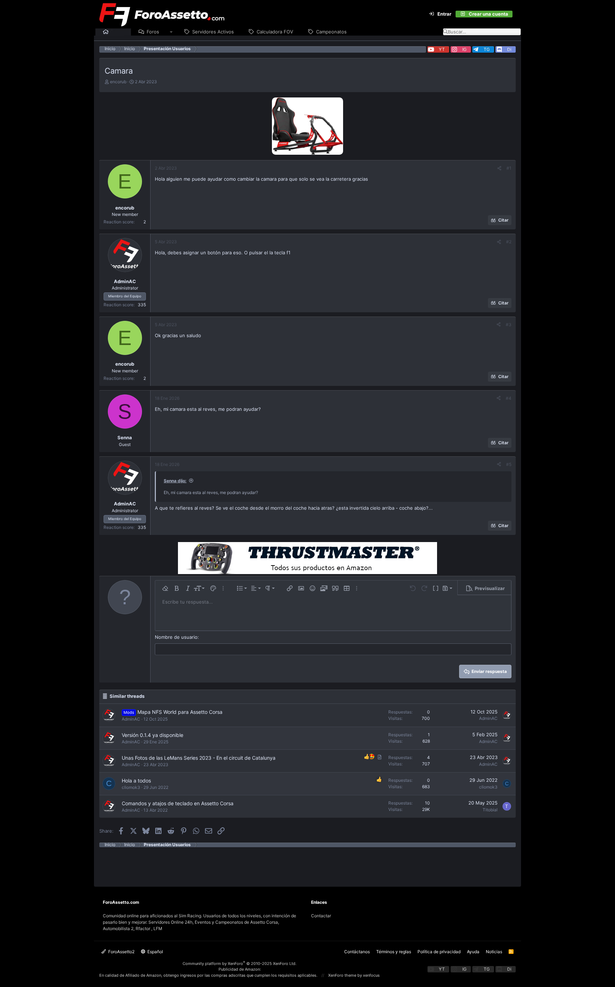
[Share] (499, 168)
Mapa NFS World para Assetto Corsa (179, 712)
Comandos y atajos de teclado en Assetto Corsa (177, 803)
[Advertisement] (307, 863)
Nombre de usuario (176, 637)
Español (154, 951)
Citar (503, 220)
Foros (153, 32)
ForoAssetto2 (121, 951)
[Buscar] (516, 14)
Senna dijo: (175, 480)
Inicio (117, 32)
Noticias (494, 951)
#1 (508, 168)
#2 (508, 241)
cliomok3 (131, 787)
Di (509, 49)
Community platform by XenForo (239, 963)
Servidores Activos (213, 32)
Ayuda (473, 951)
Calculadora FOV (275, 32)
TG (487, 49)
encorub (118, 81)
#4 (508, 398)
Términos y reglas (393, 951)
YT (442, 49)
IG (464, 49)
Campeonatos (331, 32)
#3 (508, 324)
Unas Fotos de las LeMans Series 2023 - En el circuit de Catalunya (198, 758)
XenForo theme (342, 975)
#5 (508, 464)
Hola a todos (136, 781)
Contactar (321, 915)
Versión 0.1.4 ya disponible (152, 735)
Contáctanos (357, 951)
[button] (171, 32)
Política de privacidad (439, 951)
